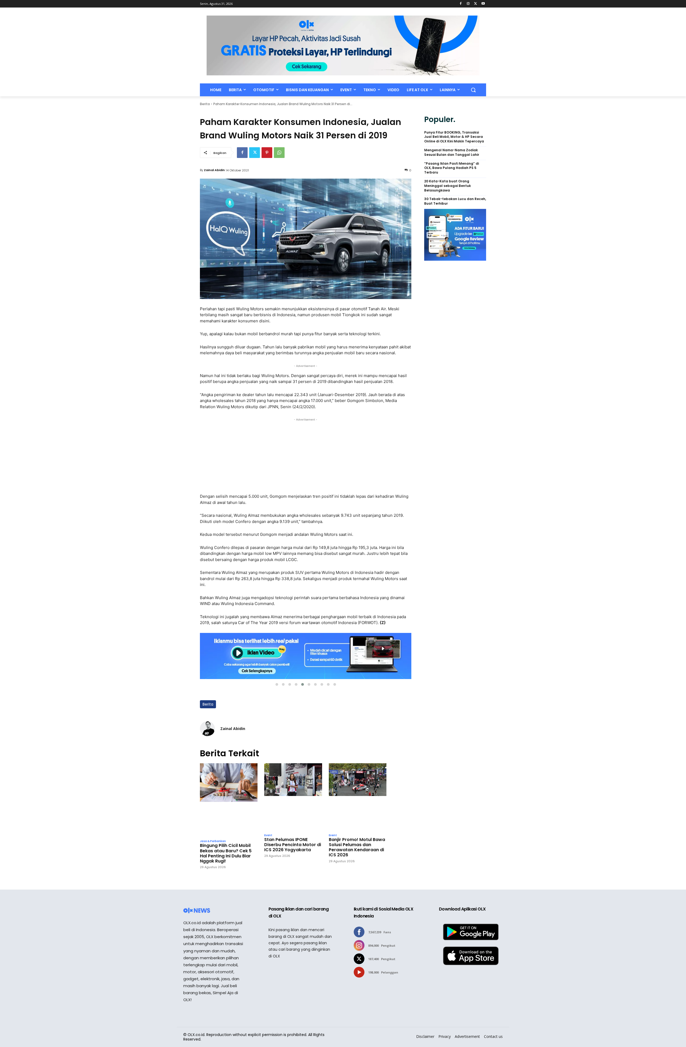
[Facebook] (461, 4)
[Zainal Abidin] (207, 728)
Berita (205, 104)
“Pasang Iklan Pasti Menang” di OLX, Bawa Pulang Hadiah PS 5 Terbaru (451, 168)
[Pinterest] (267, 152)
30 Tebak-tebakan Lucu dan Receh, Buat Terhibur (455, 201)
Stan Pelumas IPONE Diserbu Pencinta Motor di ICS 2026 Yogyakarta (292, 845)
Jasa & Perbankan (213, 841)
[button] (473, 89)
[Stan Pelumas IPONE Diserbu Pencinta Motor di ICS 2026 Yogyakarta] (293, 796)
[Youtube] (483, 4)
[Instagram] (468, 4)
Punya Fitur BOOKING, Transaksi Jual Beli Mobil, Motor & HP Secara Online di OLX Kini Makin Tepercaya (454, 137)
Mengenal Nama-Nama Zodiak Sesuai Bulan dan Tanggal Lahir (451, 152)
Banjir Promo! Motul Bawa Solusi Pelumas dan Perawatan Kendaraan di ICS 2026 (357, 847)
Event (268, 835)
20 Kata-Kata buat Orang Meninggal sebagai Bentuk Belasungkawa (447, 186)
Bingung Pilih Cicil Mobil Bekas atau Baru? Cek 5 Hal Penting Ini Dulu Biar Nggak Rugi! (226, 853)
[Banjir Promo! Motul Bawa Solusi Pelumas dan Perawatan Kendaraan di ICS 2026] (357, 796)
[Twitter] (475, 4)
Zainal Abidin (214, 170)
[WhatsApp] (279, 152)
